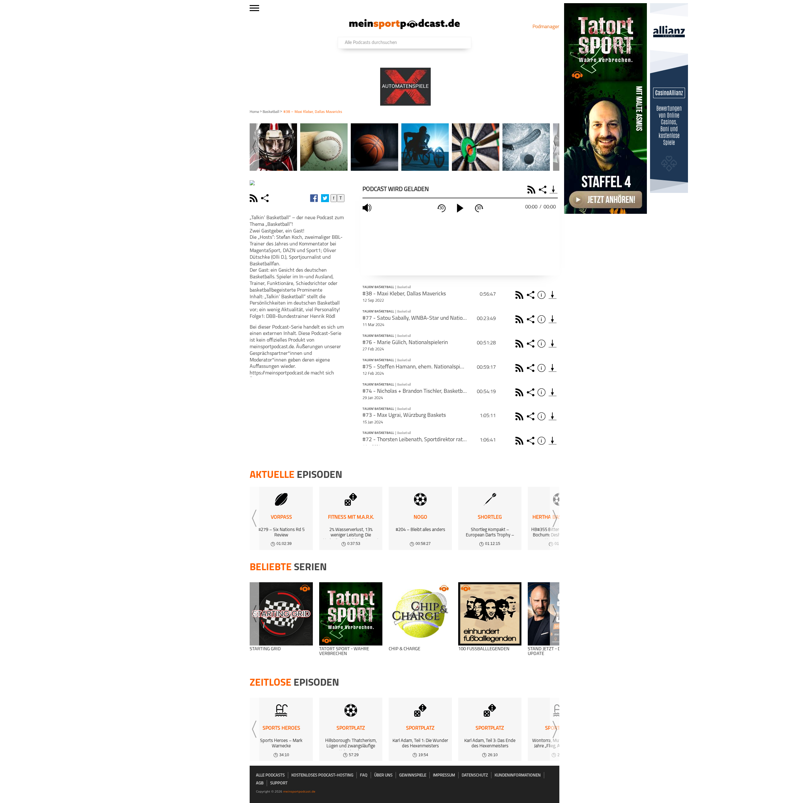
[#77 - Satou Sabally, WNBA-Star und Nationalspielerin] (553, 319)
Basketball (271, 112)
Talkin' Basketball (378, 287)
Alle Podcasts (270, 775)
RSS (532, 189)
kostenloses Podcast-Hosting (322, 775)
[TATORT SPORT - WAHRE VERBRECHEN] (350, 613)
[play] (460, 208)
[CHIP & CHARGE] (420, 613)
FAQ (364, 775)
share (266, 198)
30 (441, 208)
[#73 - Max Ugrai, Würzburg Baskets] (553, 416)
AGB (260, 783)
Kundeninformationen (518, 775)
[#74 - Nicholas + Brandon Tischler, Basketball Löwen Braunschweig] (553, 392)
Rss (520, 295)
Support (279, 783)
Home (254, 112)
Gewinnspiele (412, 775)
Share (543, 189)
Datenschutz (475, 775)
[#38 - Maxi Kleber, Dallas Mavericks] (553, 295)
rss (254, 198)
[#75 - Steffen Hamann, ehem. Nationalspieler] (553, 368)
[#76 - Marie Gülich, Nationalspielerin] (553, 344)
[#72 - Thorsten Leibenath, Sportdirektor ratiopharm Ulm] (553, 441)
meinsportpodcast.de (299, 791)
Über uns (383, 775)
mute (368, 208)
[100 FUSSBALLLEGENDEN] (489, 613)
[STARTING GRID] (281, 613)
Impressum (444, 775)
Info (542, 295)
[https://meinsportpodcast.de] (404, 27)
